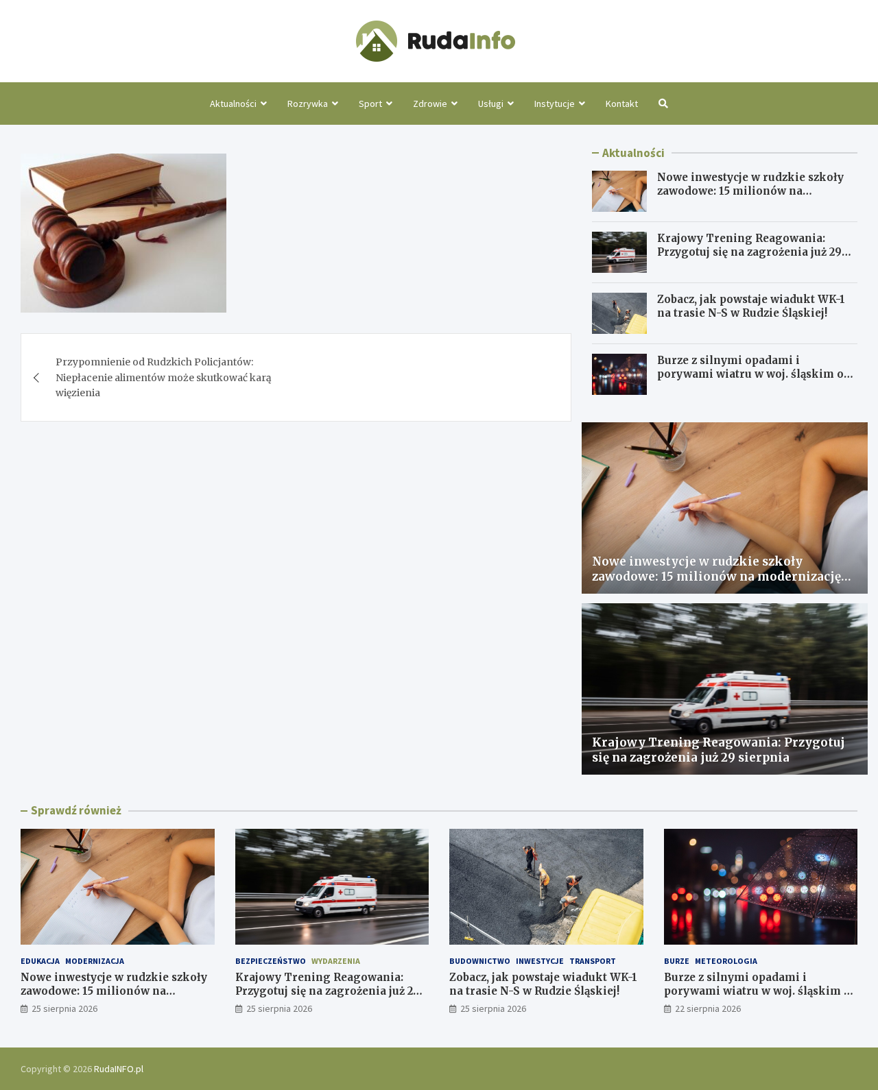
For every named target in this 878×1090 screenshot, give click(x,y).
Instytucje (554, 103)
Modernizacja (94, 961)
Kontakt (622, 103)
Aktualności (233, 103)
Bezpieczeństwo (270, 961)
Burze (676, 961)
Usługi (490, 103)
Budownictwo (479, 961)
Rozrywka (307, 103)
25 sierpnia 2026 (64, 1008)
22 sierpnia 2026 (708, 1008)
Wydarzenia (335, 961)
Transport (592, 961)
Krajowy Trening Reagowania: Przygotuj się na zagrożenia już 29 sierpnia (749, 251)
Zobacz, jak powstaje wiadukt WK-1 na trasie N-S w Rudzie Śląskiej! (751, 306)
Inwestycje (540, 961)
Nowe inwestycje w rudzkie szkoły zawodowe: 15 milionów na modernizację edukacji (750, 190)
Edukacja (40, 961)
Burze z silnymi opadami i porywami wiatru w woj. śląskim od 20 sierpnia (754, 373)
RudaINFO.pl (118, 1069)
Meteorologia (726, 961)
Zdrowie (430, 103)
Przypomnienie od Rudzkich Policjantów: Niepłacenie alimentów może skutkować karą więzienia (164, 377)
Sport (370, 103)
